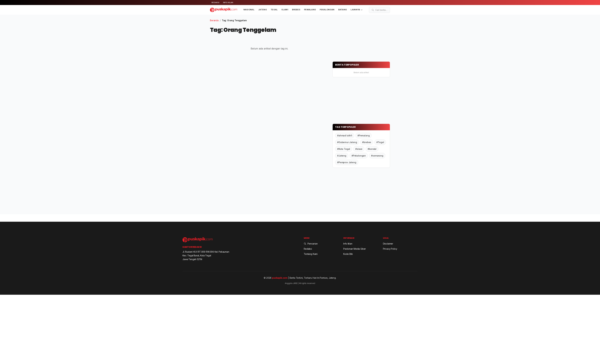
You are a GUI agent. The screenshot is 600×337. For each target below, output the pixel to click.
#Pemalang (364, 135)
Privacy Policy (390, 248)
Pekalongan (327, 9)
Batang (342, 9)
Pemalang (310, 9)
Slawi (284, 9)
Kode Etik (348, 254)
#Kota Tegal (343, 149)
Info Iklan (228, 2)
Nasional (249, 9)
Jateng (262, 9)
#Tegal (380, 142)
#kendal (372, 149)
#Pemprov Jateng (346, 162)
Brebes (296, 9)
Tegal (274, 9)
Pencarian (313, 243)
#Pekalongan (359, 155)
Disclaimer (388, 243)
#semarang (377, 155)
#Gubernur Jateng (347, 142)
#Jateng (341, 155)
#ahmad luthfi (344, 135)
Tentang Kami (311, 254)
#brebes (366, 142)
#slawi (358, 149)
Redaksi (215, 2)
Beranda (214, 20)
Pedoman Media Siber (354, 248)
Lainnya (355, 9)
